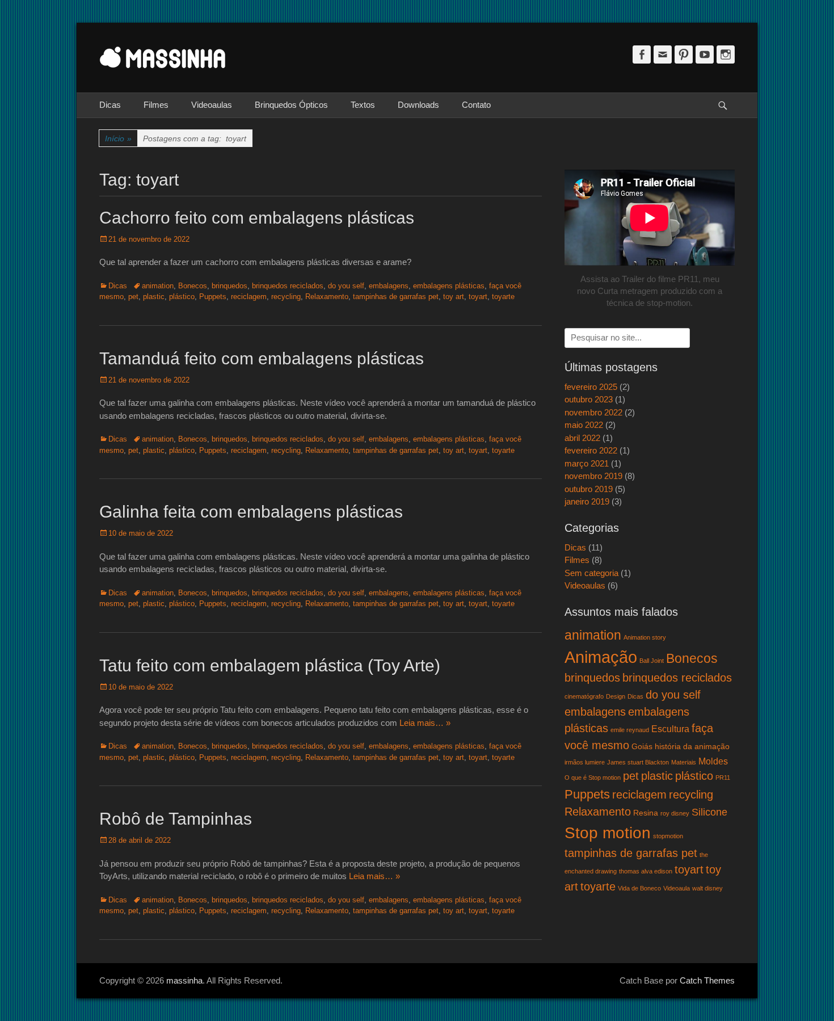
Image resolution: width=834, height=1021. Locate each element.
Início (118, 138)
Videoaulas (211, 105)
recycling (286, 296)
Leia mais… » (424, 723)
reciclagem (249, 296)
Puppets (212, 296)
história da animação (692, 746)
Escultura (670, 729)
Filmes (156, 105)
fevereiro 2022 (591, 450)
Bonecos (192, 285)
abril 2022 (582, 438)
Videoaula (676, 888)
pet (133, 296)
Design (615, 696)
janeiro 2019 (587, 501)
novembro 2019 (593, 476)
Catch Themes (707, 980)
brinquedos (229, 285)
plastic (154, 296)
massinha (184, 980)
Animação (601, 657)
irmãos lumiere (585, 762)
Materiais (683, 762)
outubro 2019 (589, 489)
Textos (363, 105)
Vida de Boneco (639, 888)
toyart (478, 296)
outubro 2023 (589, 399)
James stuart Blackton (638, 762)
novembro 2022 (593, 412)
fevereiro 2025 (591, 387)
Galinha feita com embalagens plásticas (251, 511)
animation (158, 285)
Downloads (418, 105)
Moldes (713, 761)
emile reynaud (629, 729)
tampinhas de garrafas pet (396, 296)
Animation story (645, 637)
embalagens (388, 285)
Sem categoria (591, 573)
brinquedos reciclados (287, 285)
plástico (182, 296)
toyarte (503, 296)
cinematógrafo (584, 696)
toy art (453, 296)
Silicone (709, 812)
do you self (346, 285)
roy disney (674, 813)
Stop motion (608, 832)
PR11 (722, 777)
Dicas (110, 105)
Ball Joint (651, 660)
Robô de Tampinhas (175, 818)
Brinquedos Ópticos (291, 105)
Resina (645, 812)
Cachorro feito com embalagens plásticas (256, 217)
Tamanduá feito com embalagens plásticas (261, 358)
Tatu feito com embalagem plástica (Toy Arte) (269, 665)
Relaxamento (326, 296)
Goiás (641, 746)
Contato (476, 105)
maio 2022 (584, 425)
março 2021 (587, 463)
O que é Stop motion (593, 777)
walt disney (707, 888)
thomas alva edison (645, 871)
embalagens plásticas (449, 285)
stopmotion (668, 836)
